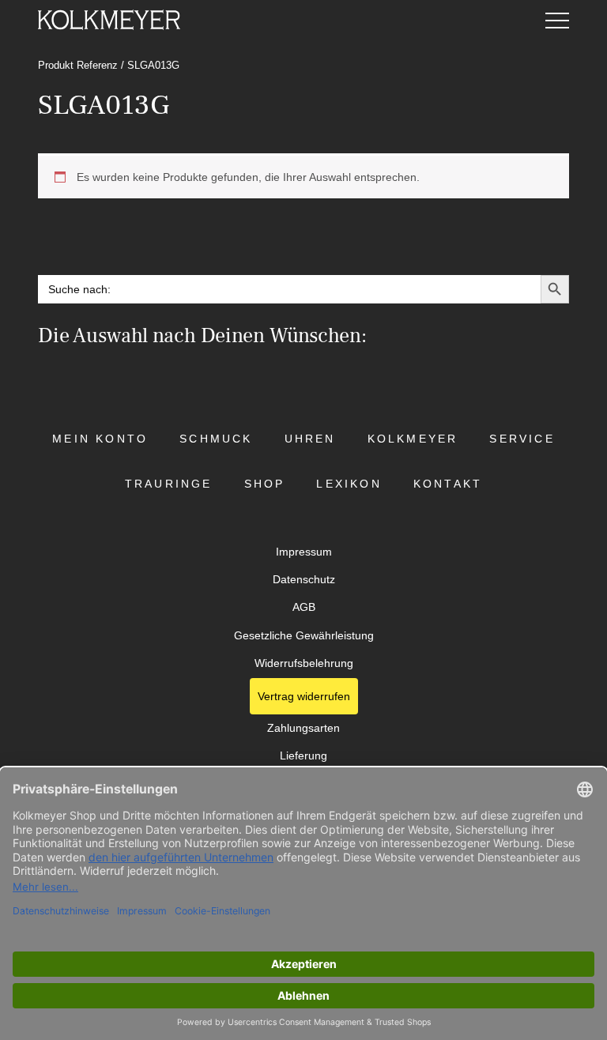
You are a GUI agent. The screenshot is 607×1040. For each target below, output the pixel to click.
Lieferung (303, 756)
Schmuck (215, 439)
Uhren (310, 439)
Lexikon (348, 484)
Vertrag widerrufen (304, 696)
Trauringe (169, 484)
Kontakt (447, 484)
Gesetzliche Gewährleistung (304, 636)
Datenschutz (304, 580)
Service (521, 439)
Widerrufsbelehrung (303, 663)
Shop (264, 484)
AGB (303, 607)
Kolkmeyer (413, 439)
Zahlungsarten (303, 728)
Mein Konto (100, 439)
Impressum (304, 552)
